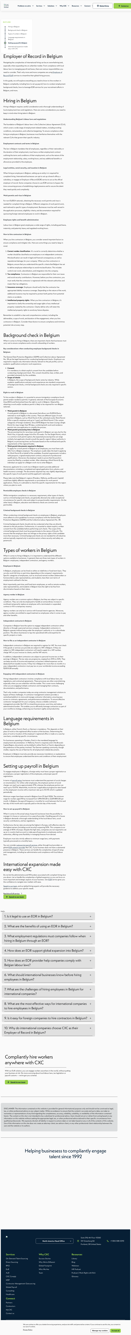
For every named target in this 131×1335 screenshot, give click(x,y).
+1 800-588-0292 (117, 1241)
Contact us (10, 1313)
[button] (14, 897)
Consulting (10, 1291)
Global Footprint (45, 1265)
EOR (50, 879)
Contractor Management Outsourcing (20, 1283)
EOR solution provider (16, 847)
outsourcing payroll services (26, 845)
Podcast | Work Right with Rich (84, 1273)
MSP (8, 1280)
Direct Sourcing (12, 1262)
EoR (7, 1269)
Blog (73, 1262)
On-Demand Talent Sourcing (17, 1258)
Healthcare (10, 1294)
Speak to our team (10, 886)
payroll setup (17, 780)
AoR (7, 1273)
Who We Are (44, 1269)
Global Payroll (11, 1287)
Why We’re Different (47, 1262)
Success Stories (45, 1258)
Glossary (75, 1276)
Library (74, 1258)
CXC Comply (11, 1276)
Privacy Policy (27, 1330)
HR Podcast (76, 1269)
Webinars (75, 1265)
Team (41, 1273)
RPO (8, 1265)
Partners (9, 1302)
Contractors (10, 1306)
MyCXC (9, 1310)
